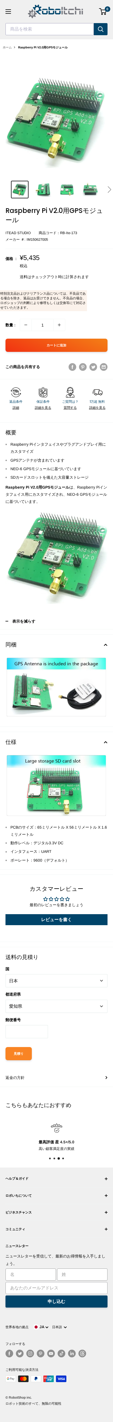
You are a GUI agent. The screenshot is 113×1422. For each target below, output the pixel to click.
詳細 (16, 408)
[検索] (101, 29)
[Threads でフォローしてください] (82, 1353)
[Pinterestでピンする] (83, 367)
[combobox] (49, 29)
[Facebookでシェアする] (72, 367)
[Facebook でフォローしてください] (9, 1353)
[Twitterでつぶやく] (93, 367)
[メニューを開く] (8, 11)
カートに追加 (56, 345)
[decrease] (26, 325)
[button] (109, 189)
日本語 (58, 1327)
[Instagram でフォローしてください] (30, 1353)
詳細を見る (43, 408)
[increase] (59, 325)
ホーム (7, 47)
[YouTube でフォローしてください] (51, 1353)
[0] (103, 11)
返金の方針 (15, 1077)
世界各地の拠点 (17, 1327)
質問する (70, 408)
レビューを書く (56, 919)
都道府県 (13, 994)
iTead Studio (18, 233)
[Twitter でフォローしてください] (20, 1353)
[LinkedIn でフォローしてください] (72, 1353)
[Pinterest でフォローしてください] (40, 1353)
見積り (19, 1054)
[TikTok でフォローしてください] (61, 1353)
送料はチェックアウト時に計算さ (48, 277)
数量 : (10, 325)
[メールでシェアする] (104, 367)
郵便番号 (13, 1020)
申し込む (56, 1301)
